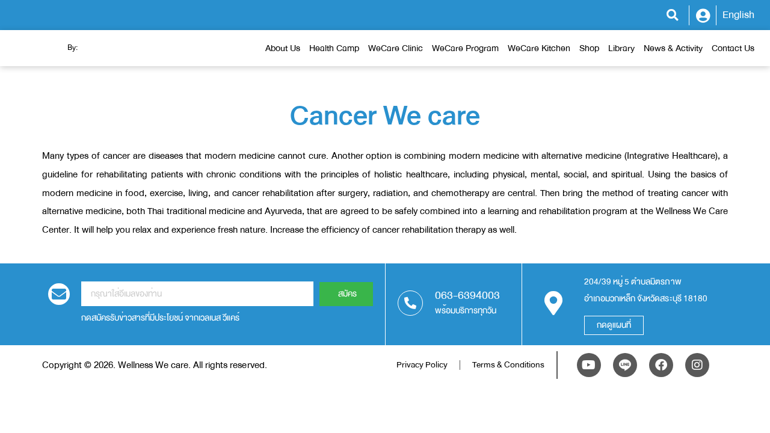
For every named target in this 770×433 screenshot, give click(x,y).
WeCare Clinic (395, 48)
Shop (589, 48)
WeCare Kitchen (539, 48)
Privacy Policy (422, 364)
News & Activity (673, 48)
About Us (282, 48)
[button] (672, 15)
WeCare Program (465, 48)
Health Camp (334, 48)
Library (621, 48)
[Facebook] (661, 365)
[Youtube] (589, 365)
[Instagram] (697, 365)
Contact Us (733, 48)
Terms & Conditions (508, 364)
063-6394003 (467, 295)
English (738, 14)
